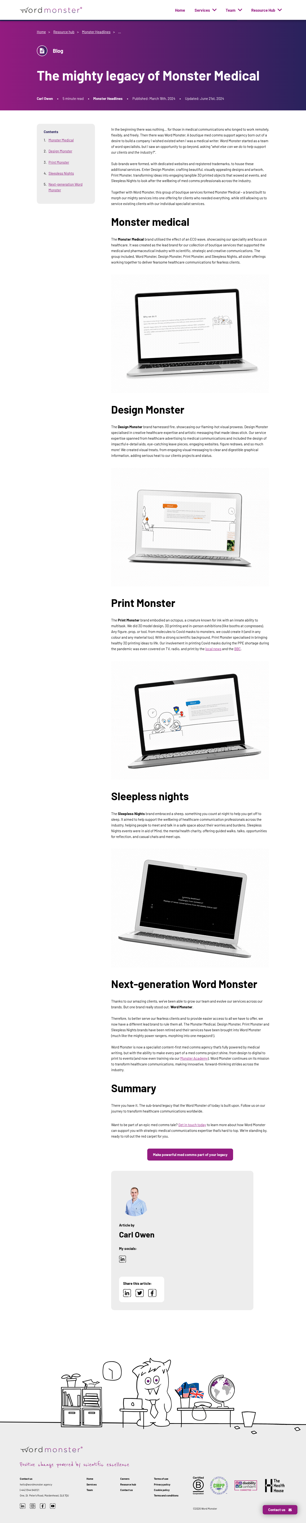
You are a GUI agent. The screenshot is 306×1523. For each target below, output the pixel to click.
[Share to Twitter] (139, 1295)
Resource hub (63, 32)
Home (180, 10)
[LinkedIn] (122, 1261)
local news (213, 649)
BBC (237, 649)
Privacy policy (162, 1484)
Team (230, 10)
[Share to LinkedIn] (127, 1295)
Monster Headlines (96, 32)
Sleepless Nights (61, 173)
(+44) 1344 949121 (29, 1489)
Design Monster (60, 151)
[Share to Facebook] (152, 1295)
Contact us (126, 1489)
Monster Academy (194, 1058)
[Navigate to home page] (51, 10)
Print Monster (59, 162)
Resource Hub (263, 10)
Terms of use (161, 1478)
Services (202, 10)
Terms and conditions (166, 1495)
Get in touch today (192, 1125)
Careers (124, 1478)
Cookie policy (161, 1489)
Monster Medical (61, 140)
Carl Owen (45, 98)
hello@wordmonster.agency (36, 1484)
